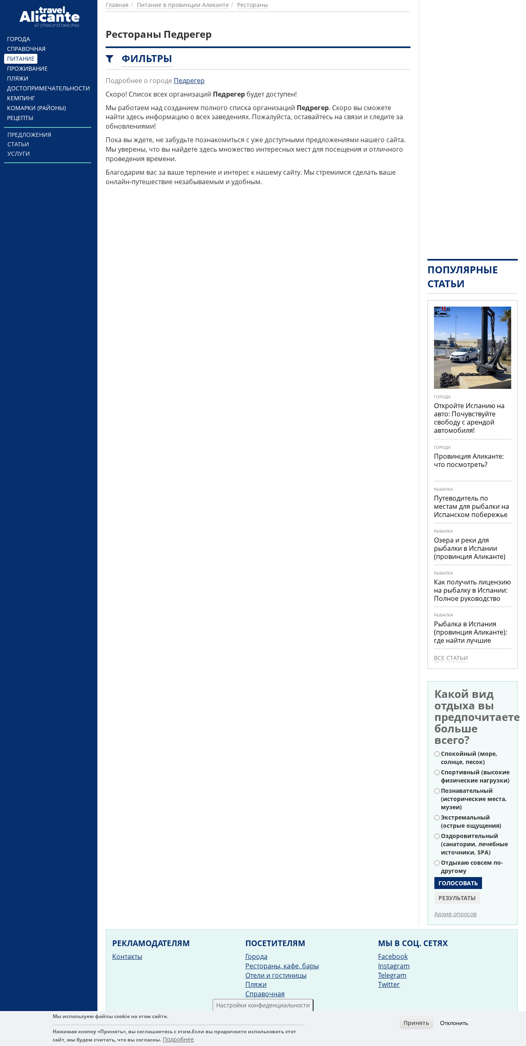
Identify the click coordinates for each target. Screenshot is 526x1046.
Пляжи (17, 78)
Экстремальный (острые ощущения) (471, 821)
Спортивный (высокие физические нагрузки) (475, 776)
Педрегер (189, 80)
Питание (21, 58)
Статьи (18, 144)
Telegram (392, 975)
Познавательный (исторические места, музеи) (474, 799)
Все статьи (451, 658)
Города (18, 39)
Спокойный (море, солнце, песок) (469, 758)
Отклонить (454, 1023)
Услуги (18, 153)
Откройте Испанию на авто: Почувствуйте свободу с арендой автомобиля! (469, 418)
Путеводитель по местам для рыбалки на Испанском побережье (471, 506)
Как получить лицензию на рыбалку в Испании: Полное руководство (472, 590)
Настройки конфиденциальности (263, 1005)
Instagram (394, 965)
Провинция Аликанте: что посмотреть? (469, 460)
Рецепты (20, 118)
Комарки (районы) (36, 108)
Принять (416, 1023)
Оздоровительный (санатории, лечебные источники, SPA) (474, 844)
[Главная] (50, 16)
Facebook (393, 956)
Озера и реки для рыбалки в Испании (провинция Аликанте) (469, 548)
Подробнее (178, 1040)
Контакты (127, 956)
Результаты (457, 898)
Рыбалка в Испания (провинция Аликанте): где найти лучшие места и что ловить (470, 636)
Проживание (27, 68)
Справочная (26, 49)
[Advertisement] (472, 123)
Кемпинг (21, 98)
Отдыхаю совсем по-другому (472, 867)
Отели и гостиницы (276, 975)
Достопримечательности (48, 88)
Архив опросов (455, 914)
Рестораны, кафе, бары (282, 965)
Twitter (389, 984)
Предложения (29, 135)
